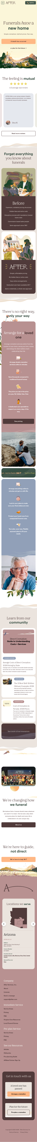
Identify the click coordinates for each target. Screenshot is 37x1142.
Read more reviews (18, 133)
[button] (30, 2)
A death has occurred (18, 41)
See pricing (18, 421)
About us (18, 825)
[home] (11, 2)
